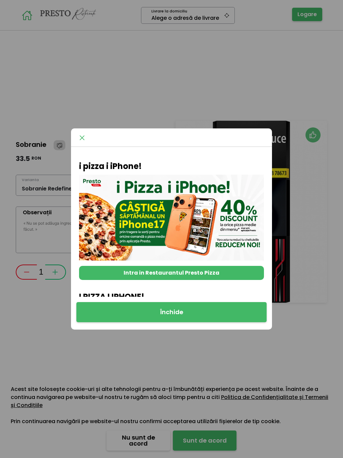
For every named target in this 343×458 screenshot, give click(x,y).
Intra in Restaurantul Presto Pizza (171, 273)
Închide (171, 312)
